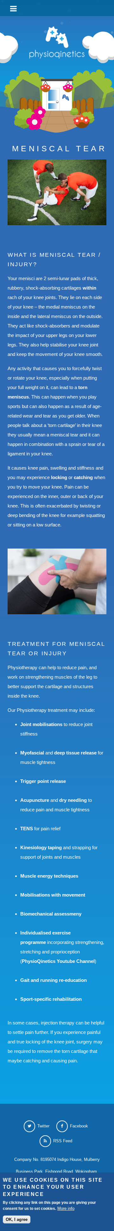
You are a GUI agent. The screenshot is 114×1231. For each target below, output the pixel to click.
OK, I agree (17, 1219)
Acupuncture (34, 800)
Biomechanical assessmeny (50, 913)
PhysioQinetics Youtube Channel (58, 961)
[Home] (57, 44)
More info (65, 1208)
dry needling (73, 800)
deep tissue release (75, 752)
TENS (26, 828)
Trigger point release (43, 781)
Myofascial (32, 752)
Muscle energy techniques (49, 876)
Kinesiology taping (41, 847)
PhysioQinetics (58, 7)
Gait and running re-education (53, 980)
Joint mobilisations (41, 724)
